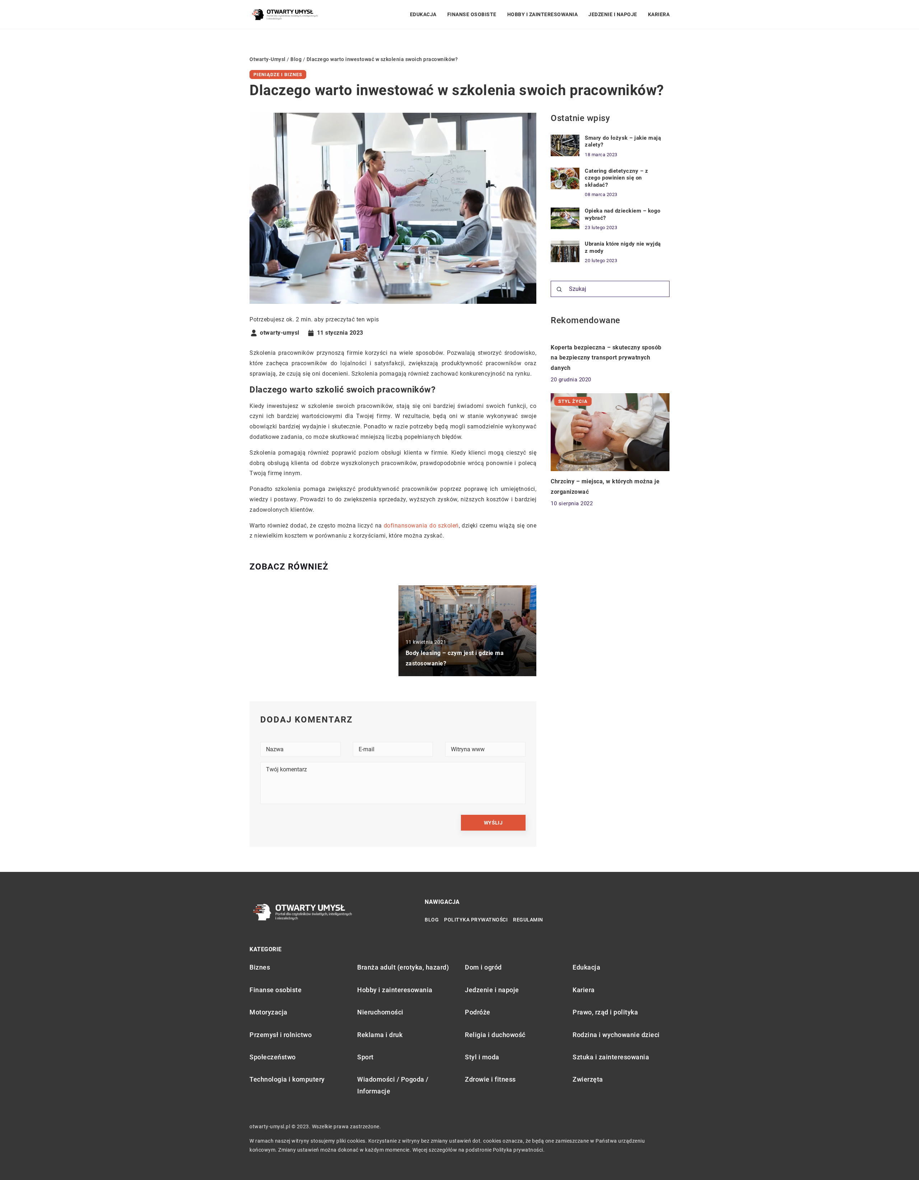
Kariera (659, 14)
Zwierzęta (588, 1079)
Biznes (259, 967)
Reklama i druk (379, 1035)
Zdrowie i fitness (490, 1079)
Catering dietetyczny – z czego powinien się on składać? (616, 178)
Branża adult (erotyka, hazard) (403, 967)
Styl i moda (482, 1057)
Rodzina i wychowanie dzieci (616, 1035)
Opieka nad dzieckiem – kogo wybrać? (623, 214)
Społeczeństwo (272, 1057)
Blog (432, 920)
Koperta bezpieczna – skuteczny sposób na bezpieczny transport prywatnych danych (606, 358)
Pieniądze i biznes (277, 74)
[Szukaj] (559, 289)
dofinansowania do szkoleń (421, 525)
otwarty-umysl (279, 333)
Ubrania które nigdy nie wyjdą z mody (623, 247)
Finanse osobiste (471, 14)
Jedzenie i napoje (612, 14)
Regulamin (528, 920)
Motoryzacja (268, 1012)
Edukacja (423, 14)
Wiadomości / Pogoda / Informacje (393, 1085)
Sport (365, 1057)
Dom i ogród (483, 967)
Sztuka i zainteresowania (611, 1057)
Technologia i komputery (287, 1079)
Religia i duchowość (495, 1035)
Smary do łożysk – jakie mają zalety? (623, 141)
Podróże (477, 1012)
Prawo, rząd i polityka (605, 1012)
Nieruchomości (380, 1012)
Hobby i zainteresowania (542, 14)
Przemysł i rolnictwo (280, 1035)
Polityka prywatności (476, 920)
